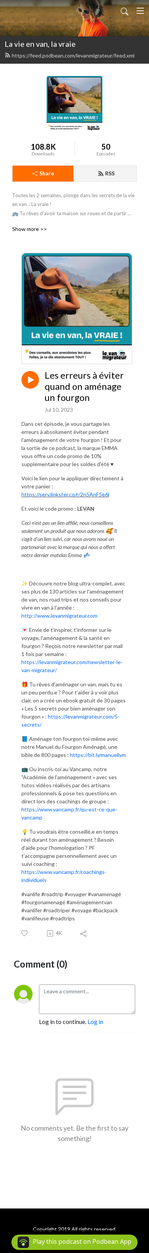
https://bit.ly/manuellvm (98, 755)
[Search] (124, 10)
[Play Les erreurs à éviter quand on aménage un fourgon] (30, 380)
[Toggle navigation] (140, 10)
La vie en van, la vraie (40, 43)
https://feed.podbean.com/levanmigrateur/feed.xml (73, 55)
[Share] (83, 933)
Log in (95, 1021)
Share (46, 173)
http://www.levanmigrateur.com (59, 615)
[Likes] (25, 933)
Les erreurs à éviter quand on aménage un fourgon (84, 386)
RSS (110, 173)
